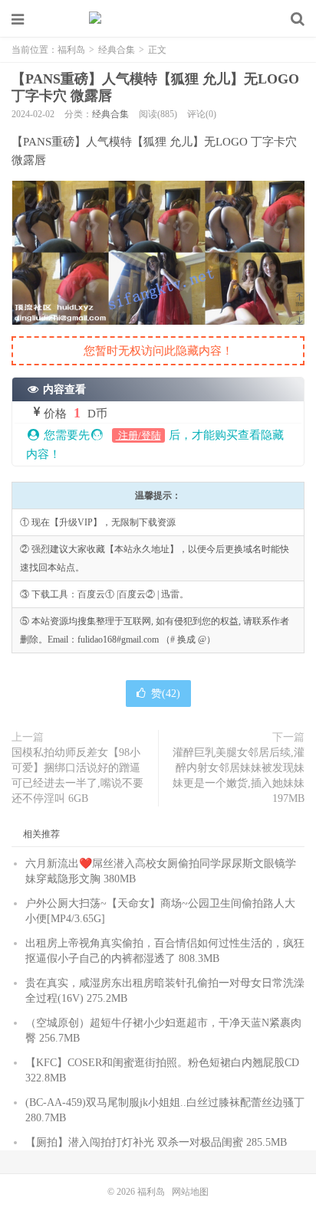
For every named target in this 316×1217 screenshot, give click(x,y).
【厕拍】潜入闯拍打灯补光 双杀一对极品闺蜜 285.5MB (156, 1142)
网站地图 (190, 1191)
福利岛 (158, 19)
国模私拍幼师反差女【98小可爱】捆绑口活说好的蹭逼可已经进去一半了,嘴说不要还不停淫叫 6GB (77, 775)
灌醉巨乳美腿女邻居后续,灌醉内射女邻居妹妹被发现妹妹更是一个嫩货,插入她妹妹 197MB (238, 775)
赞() (165, 693)
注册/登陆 (138, 435)
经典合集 (116, 49)
